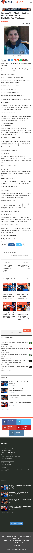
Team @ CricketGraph (25, 536)
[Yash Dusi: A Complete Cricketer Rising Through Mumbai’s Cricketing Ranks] (23, 306)
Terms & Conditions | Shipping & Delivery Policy (16, 540)
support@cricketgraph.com (13, 456)
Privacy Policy (16, 545)
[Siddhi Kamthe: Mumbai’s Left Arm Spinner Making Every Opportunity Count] (9, 287)
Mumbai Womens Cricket (15, 238)
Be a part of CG (17, 538)
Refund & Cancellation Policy (13, 543)
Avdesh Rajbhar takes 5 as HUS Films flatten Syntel (24, 266)
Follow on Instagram (17, 523)
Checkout (8, 536)
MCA (6, 238)
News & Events (5, 21)
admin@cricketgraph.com (12, 462)
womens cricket (6, 241)
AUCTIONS (27, 330)
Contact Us (25, 543)
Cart (3, 536)
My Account (15, 536)
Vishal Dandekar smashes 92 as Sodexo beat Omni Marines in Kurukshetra (8, 268)
